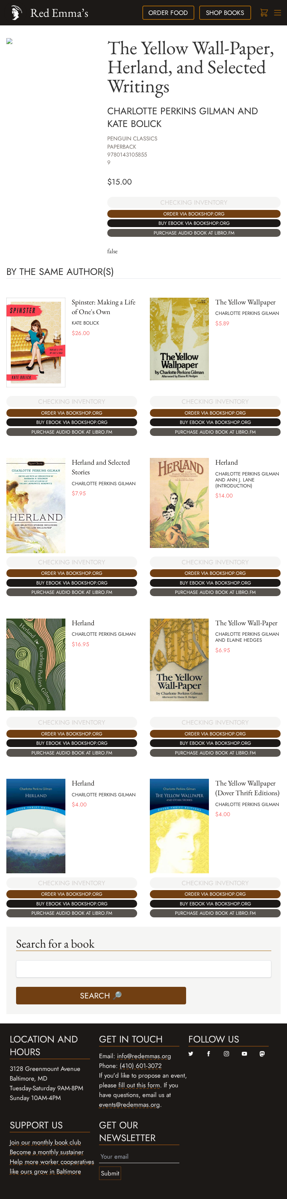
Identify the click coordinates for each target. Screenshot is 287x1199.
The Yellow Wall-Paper (246, 623)
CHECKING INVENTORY (194, 202)
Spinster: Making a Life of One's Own (103, 306)
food (168, 12)
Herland (226, 462)
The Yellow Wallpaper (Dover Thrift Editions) (247, 787)
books (225, 12)
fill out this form (139, 1085)
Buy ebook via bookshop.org (194, 223)
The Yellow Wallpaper (245, 302)
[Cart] (263, 12)
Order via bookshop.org (194, 213)
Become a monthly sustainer (47, 1151)
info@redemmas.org (144, 1055)
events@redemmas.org (129, 1104)
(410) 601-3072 (141, 1065)
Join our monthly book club (45, 1142)
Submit (110, 1173)
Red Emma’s (59, 12)
